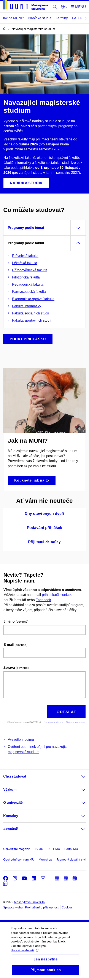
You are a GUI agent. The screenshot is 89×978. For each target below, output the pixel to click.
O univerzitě (13, 802)
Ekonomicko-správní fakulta (33, 299)
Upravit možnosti (22, 950)
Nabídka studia (39, 18)
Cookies (67, 907)
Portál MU (71, 849)
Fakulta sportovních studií (31, 320)
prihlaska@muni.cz (56, 595)
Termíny (62, 18)
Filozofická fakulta (26, 277)
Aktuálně (10, 829)
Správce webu (13, 907)
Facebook (43, 600)
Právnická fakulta (25, 256)
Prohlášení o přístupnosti (42, 907)
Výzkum (9, 789)
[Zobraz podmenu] (79, 776)
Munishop (45, 859)
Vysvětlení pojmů (21, 739)
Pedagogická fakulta (27, 284)
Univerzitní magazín (16, 849)
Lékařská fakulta (24, 263)
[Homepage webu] (25, 6)
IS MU (39, 849)
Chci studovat (14, 776)
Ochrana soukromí (54, 722)
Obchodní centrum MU (18, 859)
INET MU (54, 849)
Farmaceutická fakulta (29, 291)
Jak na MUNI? (13, 18)
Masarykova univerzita (29, 902)
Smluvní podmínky (76, 722)
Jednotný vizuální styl (71, 859)
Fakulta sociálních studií (30, 313)
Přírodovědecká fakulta (29, 270)
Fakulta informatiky (26, 306)
